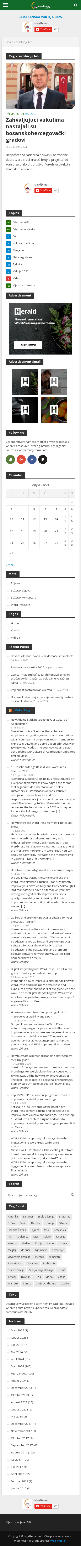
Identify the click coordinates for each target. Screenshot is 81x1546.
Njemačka (41, 1250)
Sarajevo (32, 1263)
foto (46, 1230)
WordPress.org (20, 605)
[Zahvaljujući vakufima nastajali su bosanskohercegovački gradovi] (40, 86)
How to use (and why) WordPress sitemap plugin (42, 870)
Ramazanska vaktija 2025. (28, 667)
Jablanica (22, 1236)
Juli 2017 (16, 1459)
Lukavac (63, 1243)
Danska (35, 1223)
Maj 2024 (17, 1352)
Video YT (16, 637)
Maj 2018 (17, 1416)
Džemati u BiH (15, 114)
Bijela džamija (46, 1216)
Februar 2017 (19, 1481)
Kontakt (16, 630)
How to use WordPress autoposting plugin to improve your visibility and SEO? (39, 1014)
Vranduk (13, 1283)
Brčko (11, 1223)
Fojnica (35, 1230)
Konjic (39, 1243)
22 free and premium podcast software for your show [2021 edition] (41, 920)
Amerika (13, 1216)
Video (49, 1277)
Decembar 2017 (21, 1424)
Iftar (10, 1236)
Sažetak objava (21, 590)
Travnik (25, 1277)
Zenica (27, 1283)
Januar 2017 (19, 1488)
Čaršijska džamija (46, 1283)
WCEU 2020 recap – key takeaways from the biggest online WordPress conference (39, 1140)
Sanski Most (15, 1263)
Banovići (28, 1216)
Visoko (61, 1277)
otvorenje (58, 1250)
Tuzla (37, 1277)
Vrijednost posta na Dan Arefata (31, 690)
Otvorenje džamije (19, 1257)
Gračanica (60, 1230)
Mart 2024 (17, 1366)
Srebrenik (49, 1263)
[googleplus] (21, 459)
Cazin (23, 1223)
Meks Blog (22, 710)
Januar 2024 (19, 1381)
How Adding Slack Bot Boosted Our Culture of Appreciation (40, 722)
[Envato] (10, 459)
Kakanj (47, 1236)
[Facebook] (32, 459)
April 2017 (17, 1474)
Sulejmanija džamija (41, 1270)
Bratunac (64, 1216)
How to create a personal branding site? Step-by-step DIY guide (42, 1058)
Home (9, 42)
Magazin (30, 114)
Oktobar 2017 (20, 1438)
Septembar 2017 (22, 1445)
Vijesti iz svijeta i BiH (18, 1522)
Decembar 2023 (21, 1388)
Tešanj (12, 1277)
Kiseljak (12, 1243)
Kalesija (60, 1236)
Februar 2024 (19, 1373)
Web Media (57, 1540)
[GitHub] (42, 459)
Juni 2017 (17, 1467)
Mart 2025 (17, 1330)
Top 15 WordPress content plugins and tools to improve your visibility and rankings (40, 1097)
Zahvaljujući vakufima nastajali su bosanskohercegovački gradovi (36, 129)
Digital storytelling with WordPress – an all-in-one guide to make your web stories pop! (42, 971)
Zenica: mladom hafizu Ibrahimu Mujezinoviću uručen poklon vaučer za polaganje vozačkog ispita (40, 679)
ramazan (54, 1257)
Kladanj (26, 1243)
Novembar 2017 (21, 1431)
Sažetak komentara (23, 597)
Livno (50, 1243)
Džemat (63, 1223)
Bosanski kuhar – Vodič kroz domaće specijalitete (42, 656)
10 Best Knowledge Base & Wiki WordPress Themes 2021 (38, 769)
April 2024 (17, 1359)
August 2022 (19, 1402)
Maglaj (12, 1250)
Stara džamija (16, 1270)
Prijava (15, 583)
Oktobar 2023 (20, 1395)
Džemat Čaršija (17, 1230)
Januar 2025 (19, 1337)
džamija (49, 1223)
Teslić (61, 1270)
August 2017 (19, 1452)
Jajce (36, 1236)
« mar (9, 565)
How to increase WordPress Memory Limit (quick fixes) (41, 825)
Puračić (39, 1257)
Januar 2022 (19, 1409)
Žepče (65, 1283)
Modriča (26, 1250)
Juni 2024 (17, 1345)
